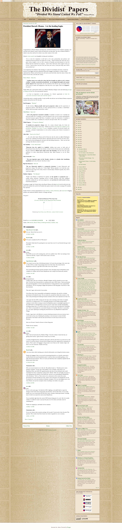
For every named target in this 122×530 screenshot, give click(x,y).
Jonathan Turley (81, 246)
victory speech (31, 56)
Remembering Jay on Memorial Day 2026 (85, 459)
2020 (79, 123)
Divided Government (59, 211)
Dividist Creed (32, 19)
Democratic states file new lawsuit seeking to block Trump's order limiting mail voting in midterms (86, 211)
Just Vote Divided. (82, 164)
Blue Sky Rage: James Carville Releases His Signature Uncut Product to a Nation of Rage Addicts (86, 249)
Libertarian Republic (82, 438)
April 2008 (81, 178)
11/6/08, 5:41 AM (30, 273)
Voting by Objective (42, 19)
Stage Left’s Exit (80, 221)
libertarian (56, 190)
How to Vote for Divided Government (57, 19)
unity (45, 211)
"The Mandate (36, 174)
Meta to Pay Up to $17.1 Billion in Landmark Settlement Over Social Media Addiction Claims (87, 201)
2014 (79, 135)
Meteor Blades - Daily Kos (29, 77)
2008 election (48, 211)
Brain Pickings (80, 320)
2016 (79, 131)
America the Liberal (34, 134)
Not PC (79, 331)
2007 (79, 187)
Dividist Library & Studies (73, 19)
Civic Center (80, 375)
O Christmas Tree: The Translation (84, 479)
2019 (79, 125)
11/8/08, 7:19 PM (30, 406)
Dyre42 (28, 237)
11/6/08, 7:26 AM (30, 327)
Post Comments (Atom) (50, 430)
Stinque (79, 450)
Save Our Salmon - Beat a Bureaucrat (86, 152)
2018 (79, 127)
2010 (79, 143)
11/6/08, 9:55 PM (30, 346)
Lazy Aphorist (80, 219)
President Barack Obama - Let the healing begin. (43, 26)
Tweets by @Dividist (80, 79)
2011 (79, 141)
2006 (79, 189)
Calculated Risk (80, 468)
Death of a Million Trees (82, 428)
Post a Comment (29, 419)
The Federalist (80, 344)
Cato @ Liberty (80, 228)
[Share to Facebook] (52, 220)
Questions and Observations (83, 417)
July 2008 (81, 172)
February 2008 (82, 182)
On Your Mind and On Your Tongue (84, 355)
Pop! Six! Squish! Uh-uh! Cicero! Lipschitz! (86, 451)
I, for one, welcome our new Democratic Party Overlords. (47, 200)
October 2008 (82, 167)
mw (27, 250)
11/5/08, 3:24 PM (30, 234)
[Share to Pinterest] (54, 220)
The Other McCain (81, 256)
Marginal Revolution (81, 365)
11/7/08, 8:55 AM (30, 362)
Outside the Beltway (81, 240)
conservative (65, 190)
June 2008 (81, 174)
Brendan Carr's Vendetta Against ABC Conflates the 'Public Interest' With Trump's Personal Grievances (86, 269)
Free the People (80, 395)
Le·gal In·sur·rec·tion (82, 298)
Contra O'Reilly (80, 278)
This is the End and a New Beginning (84, 469)
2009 (79, 145)
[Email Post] (46, 220)
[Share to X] (51, 220)
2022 (79, 121)
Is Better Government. (91, 33)
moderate (47, 190)
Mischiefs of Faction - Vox (83, 310)
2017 (79, 129)
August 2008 (81, 170)
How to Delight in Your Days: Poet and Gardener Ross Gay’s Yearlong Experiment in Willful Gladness (86, 323)
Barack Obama (41, 211)
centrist (52, 190)
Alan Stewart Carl (30, 230)
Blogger (69, 527)
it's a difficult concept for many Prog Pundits (87, 64)
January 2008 (81, 184)
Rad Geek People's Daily (82, 405)
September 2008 (82, 168)
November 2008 (82, 151)
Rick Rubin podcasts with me (83, 366)
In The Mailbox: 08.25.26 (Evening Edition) (86, 258)
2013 (79, 137)
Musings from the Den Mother (83, 478)
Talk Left (36, 163)
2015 (79, 133)
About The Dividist (85, 19)
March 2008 (81, 180)
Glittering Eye (80, 354)
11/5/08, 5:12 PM (30, 246)
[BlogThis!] (50, 220)
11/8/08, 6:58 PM (30, 383)
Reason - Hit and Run (82, 267)
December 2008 (82, 149)
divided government (46, 222)
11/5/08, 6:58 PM (30, 257)
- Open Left (29, 112)
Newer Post (26, 426)
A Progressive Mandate (37, 122)
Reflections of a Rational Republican (85, 457)
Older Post (69, 426)
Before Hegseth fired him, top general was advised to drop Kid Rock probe (86, 206)
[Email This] (49, 220)
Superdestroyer (30, 261)
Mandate (34, 103)
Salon (33, 156)
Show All (97, 487)
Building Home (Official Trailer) (83, 396)
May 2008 (81, 176)
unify (58, 184)
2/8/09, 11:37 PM (30, 416)
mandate (53, 211)
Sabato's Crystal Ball (81, 385)
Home (25, 19)
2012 (79, 139)
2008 (79, 147)
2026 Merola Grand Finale (82, 376)
